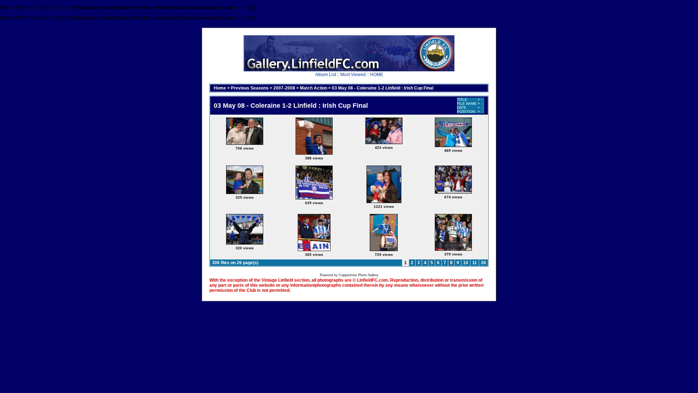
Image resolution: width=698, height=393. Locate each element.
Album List (325, 74)
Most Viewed (353, 74)
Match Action (313, 88)
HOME (376, 74)
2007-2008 (284, 88)
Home (220, 88)
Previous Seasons (250, 88)
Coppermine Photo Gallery (358, 275)
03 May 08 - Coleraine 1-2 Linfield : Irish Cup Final (382, 88)
